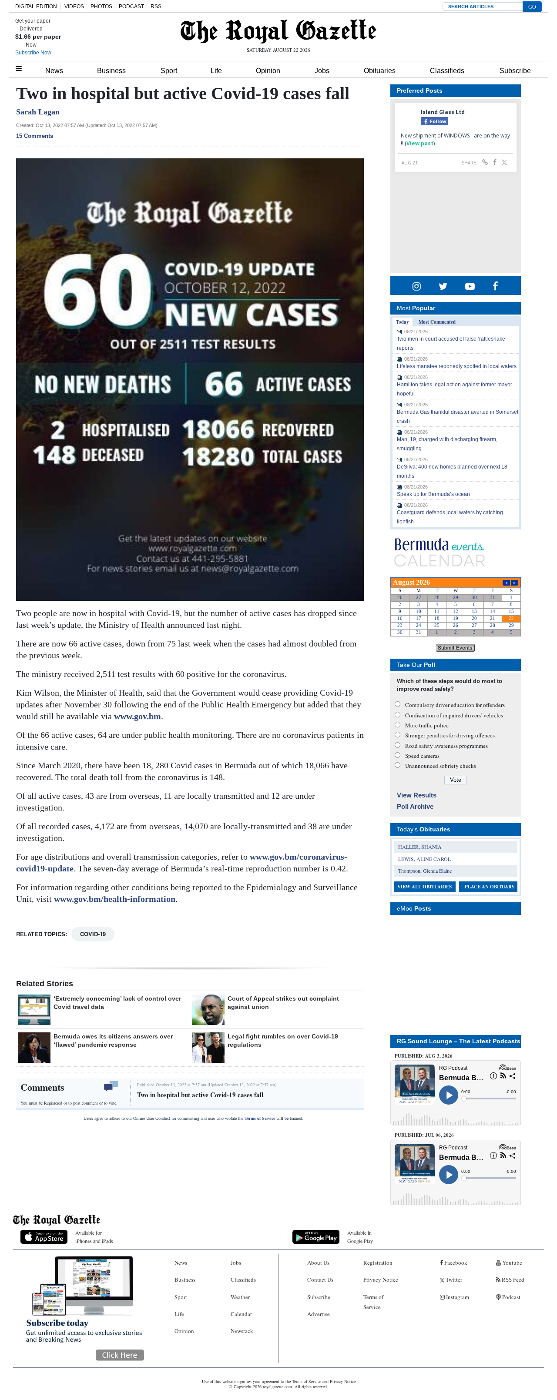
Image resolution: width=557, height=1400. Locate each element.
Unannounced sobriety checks (440, 766)
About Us (318, 1262)
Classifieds (447, 70)
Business (111, 70)
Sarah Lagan (38, 111)
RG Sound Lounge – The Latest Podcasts (458, 1041)
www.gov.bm (137, 716)
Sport (169, 70)
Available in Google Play (360, 1236)
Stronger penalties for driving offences (450, 735)
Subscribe (515, 70)
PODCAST (131, 6)
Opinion (268, 70)
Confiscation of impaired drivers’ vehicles (454, 715)
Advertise (318, 1314)
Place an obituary (490, 886)
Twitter (453, 1279)
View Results (416, 795)
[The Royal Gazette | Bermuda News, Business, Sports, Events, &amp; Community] (278, 31)
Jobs (322, 70)
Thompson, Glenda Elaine (425, 870)
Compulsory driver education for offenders (455, 705)
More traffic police (427, 725)
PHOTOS (101, 6)
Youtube (511, 1262)
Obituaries (380, 70)
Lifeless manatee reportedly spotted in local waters (457, 366)
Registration (378, 1262)
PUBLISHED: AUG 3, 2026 (424, 1055)
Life (216, 70)
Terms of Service (260, 1118)
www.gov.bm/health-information (114, 899)
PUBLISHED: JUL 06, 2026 (424, 1135)
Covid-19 (93, 934)
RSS (156, 6)
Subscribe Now (33, 53)
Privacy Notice (380, 1279)
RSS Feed (512, 1279)
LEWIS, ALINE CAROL (424, 858)
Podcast (510, 1297)
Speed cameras (422, 756)
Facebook (455, 1262)
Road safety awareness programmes (446, 746)
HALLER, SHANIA (420, 846)
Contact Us (320, 1279)
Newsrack (242, 1331)
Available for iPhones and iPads (94, 1236)
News (54, 70)
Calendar (241, 1314)
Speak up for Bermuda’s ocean (433, 494)
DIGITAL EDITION (36, 6)
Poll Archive (415, 806)
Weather (240, 1297)
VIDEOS (74, 6)
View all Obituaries (424, 886)
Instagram (457, 1297)
